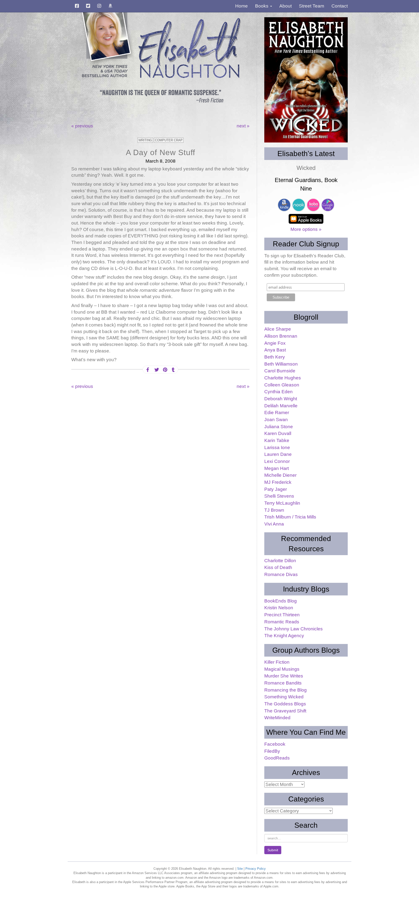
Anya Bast (275, 349)
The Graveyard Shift (285, 710)
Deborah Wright (280, 398)
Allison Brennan (280, 336)
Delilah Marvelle (281, 405)
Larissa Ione (277, 447)
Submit (272, 850)
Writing (145, 140)
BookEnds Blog (280, 600)
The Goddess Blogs (285, 703)
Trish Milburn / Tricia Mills (290, 516)
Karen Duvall (277, 433)
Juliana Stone (278, 426)
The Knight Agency (284, 635)
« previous (82, 125)
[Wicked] (306, 79)
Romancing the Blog (285, 690)
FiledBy (272, 751)
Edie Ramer (276, 412)
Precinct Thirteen (282, 614)
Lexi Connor (277, 461)
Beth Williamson (281, 364)
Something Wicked (284, 696)
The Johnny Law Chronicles (293, 628)
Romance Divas (281, 574)
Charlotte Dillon (280, 560)
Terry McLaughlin (282, 503)
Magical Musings (281, 669)
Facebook (274, 744)
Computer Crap (169, 140)
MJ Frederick (277, 482)
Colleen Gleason (281, 384)
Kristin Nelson (278, 607)
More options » (306, 229)
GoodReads (277, 757)
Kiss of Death (278, 567)
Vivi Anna (274, 523)
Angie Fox (275, 343)
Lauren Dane (278, 454)
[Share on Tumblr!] (173, 369)
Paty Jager (275, 489)
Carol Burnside (279, 370)
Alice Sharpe (277, 329)
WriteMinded (277, 717)
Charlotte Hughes (282, 377)
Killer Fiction (277, 662)
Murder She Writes (283, 675)
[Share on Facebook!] (147, 369)
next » (243, 125)
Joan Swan (276, 419)
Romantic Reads (281, 621)
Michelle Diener (280, 475)
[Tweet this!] (156, 369)
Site (240, 868)
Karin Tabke (276, 440)
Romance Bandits (283, 682)
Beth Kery (274, 356)
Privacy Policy (255, 868)
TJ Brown (274, 510)
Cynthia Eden (278, 391)
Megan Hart (276, 468)
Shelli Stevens (279, 496)
